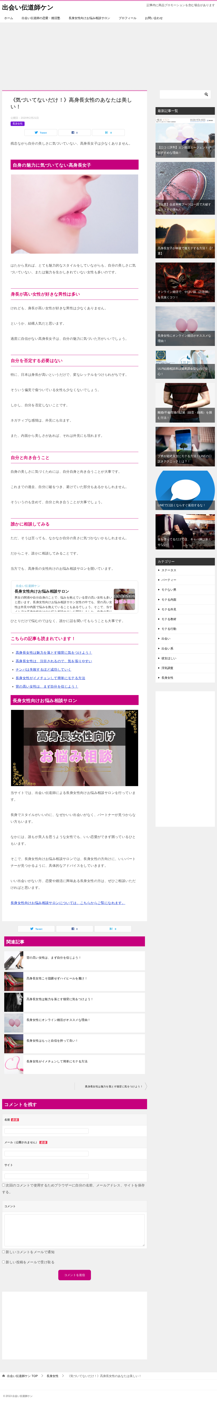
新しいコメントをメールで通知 (30, 1252)
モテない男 (168, 589)
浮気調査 (167, 668)
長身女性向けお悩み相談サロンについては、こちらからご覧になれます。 (68, 903)
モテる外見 (168, 609)
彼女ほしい (168, 658)
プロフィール (127, 18)
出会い (165, 638)
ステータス (168, 570)
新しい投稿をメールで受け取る (30, 1262)
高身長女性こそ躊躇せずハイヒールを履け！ (57, 978)
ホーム (8, 18)
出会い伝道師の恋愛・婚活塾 (41, 18)
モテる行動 (168, 628)
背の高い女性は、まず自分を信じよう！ (53, 957)
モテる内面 (168, 599)
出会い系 (167, 648)
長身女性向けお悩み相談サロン (89, 18)
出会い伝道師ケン (28, 7)
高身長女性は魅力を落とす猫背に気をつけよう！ (60, 999)
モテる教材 (168, 619)
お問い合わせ (154, 18)
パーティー (168, 580)
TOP (22, 1376)
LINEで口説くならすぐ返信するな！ (182, 505)
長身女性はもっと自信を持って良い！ (52, 1040)
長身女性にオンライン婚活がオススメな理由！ (58, 1020)
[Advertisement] (108, 54)
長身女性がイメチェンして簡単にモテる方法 (57, 1061)
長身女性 (18, 123)
